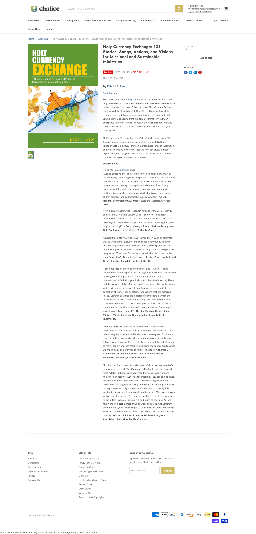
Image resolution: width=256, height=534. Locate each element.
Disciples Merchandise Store (93, 480)
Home (31, 38)
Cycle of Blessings (130, 138)
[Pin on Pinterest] (200, 72)
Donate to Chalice (87, 467)
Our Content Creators (89, 458)
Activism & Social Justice (97, 20)
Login (214, 20)
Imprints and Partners (38, 471)
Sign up (167, 470)
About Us (33, 28)
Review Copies (86, 484)
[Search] (179, 8)
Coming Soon (72, 20)
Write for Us (85, 493)
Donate (49, 28)
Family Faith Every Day (90, 462)
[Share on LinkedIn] (195, 72)
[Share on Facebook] (186, 72)
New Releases (53, 20)
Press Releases (35, 467)
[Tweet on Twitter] (190, 72)
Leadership (43, 38)
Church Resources (169, 20)
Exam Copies (85, 488)
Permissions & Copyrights (91, 497)
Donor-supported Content (91, 471)
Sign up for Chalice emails (200, 11)
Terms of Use (34, 480)
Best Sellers (34, 20)
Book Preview (110, 93)
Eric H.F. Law (116, 86)
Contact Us (33, 462)
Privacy (31, 475)
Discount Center (193, 20)
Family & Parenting (126, 20)
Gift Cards (84, 475)
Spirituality (147, 20)
